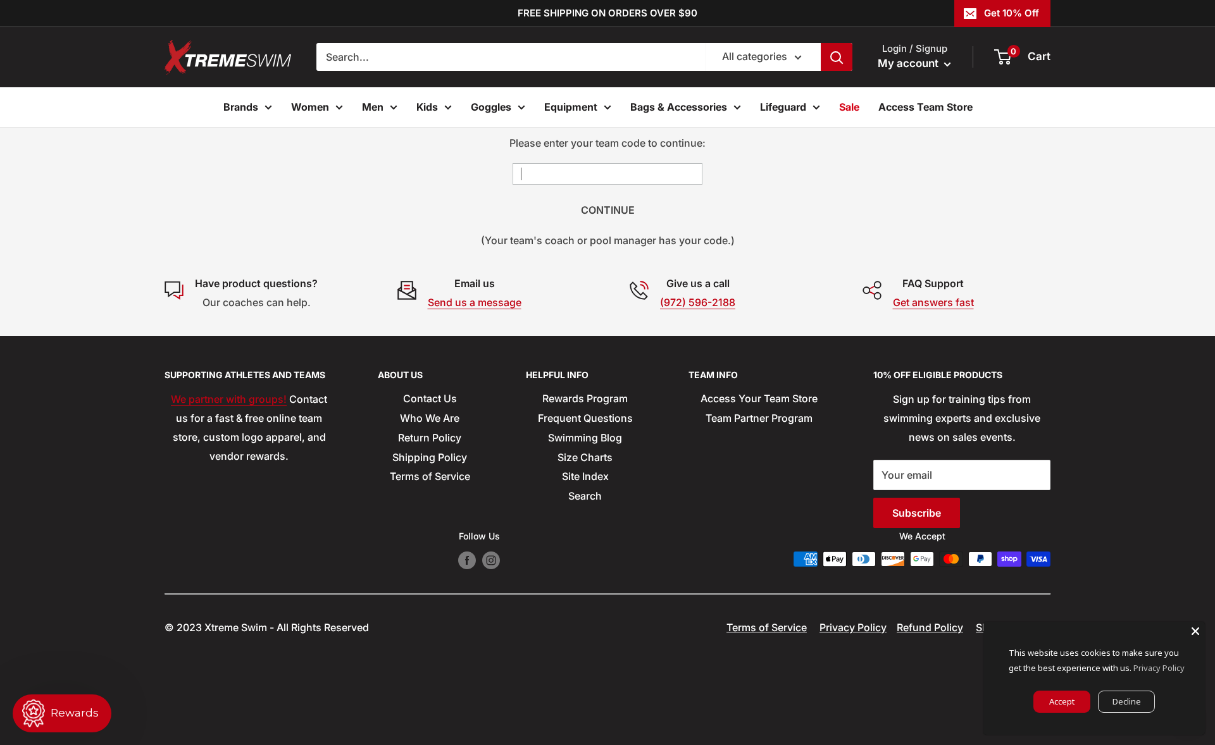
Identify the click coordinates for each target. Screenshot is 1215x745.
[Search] (836, 57)
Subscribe (916, 513)
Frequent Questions (585, 418)
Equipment (570, 107)
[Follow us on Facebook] (467, 560)
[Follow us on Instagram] (491, 560)
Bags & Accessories (678, 107)
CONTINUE (608, 210)
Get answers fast (933, 302)
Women (310, 107)
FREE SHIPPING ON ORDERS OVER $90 (607, 13)
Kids (427, 107)
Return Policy (429, 437)
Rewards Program (585, 398)
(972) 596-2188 (697, 302)
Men (372, 107)
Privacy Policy (853, 627)
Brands (240, 107)
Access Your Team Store (759, 398)
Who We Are (429, 418)
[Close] (1195, 631)
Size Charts (585, 457)
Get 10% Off (1011, 13)
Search (585, 495)
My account (909, 63)
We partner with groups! (229, 399)
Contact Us (430, 398)
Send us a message (474, 302)
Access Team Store (925, 107)
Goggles (491, 107)
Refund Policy (930, 627)
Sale (849, 107)
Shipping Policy (429, 457)
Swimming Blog (585, 437)
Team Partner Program (759, 418)
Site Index (585, 476)
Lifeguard (783, 107)
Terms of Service (430, 476)
